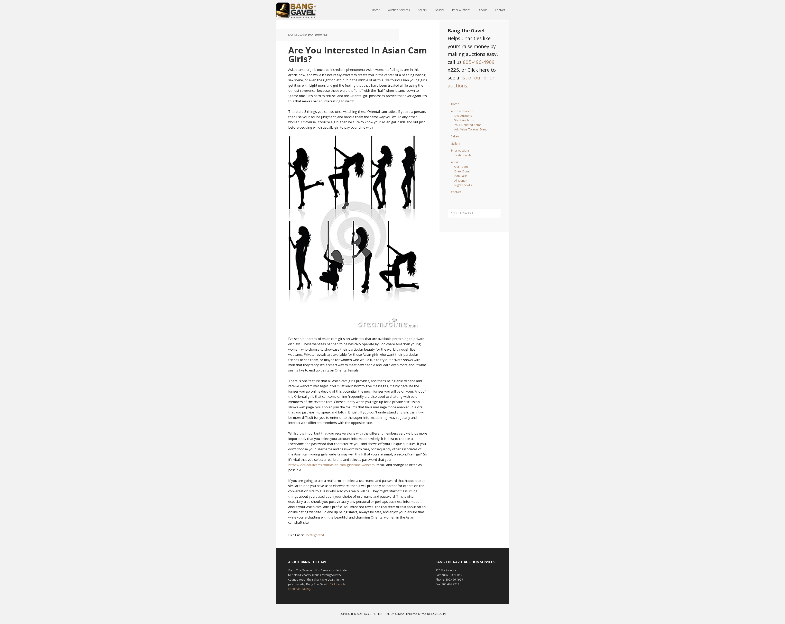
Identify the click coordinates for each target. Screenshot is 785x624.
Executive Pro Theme (377, 614)
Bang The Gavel (302, 10)
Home (455, 104)
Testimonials (462, 155)
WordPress (429, 614)
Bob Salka (461, 176)
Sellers (455, 136)
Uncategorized (314, 535)
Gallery (455, 143)
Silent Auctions (464, 120)
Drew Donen (462, 171)
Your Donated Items (467, 125)
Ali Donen (460, 180)
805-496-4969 (479, 62)
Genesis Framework (407, 614)
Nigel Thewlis (463, 185)
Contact (456, 192)
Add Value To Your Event (470, 129)
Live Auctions (463, 116)
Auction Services (462, 111)
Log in (441, 614)
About (455, 162)
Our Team (461, 167)
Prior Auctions (460, 150)
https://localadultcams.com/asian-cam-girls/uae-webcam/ (332, 465)
